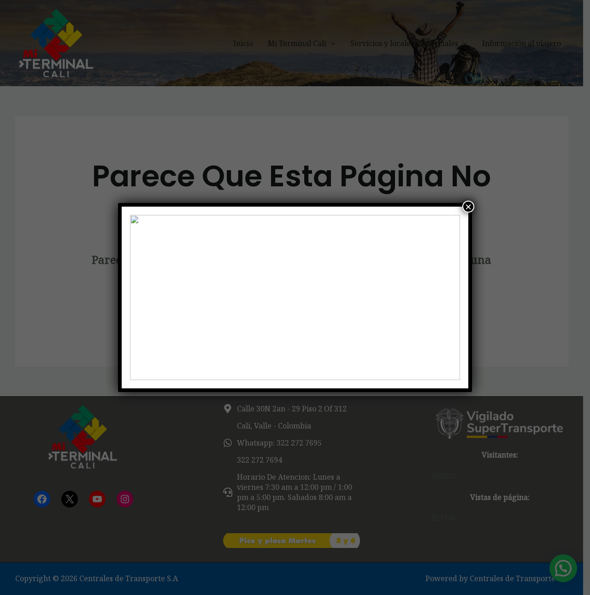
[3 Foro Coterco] (295, 297)
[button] (144, 297)
